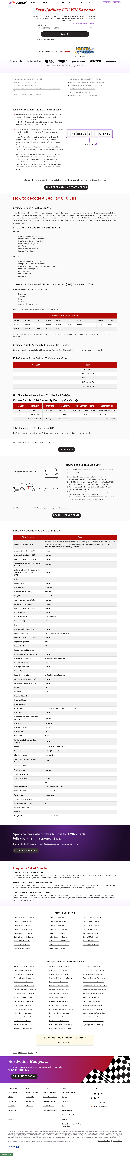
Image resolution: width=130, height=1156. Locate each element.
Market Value (30, 1097)
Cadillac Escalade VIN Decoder (58, 937)
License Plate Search (50, 1092)
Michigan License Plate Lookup (58, 982)
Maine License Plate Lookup (58, 970)
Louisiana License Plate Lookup (59, 966)
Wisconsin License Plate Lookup (93, 1021)
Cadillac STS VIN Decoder (91, 925)
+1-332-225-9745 (99, 1103)
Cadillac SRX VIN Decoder (91, 921)
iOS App (10, 1097)
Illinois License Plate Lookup (23, 1013)
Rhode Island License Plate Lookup (94, 982)
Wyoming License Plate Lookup (93, 1025)
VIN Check (29, 1106)
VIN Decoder (22, 1053)
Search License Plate (66, 515)
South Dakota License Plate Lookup (94, 990)
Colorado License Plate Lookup (24, 986)
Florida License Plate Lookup (23, 998)
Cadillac (30, 1053)
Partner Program (67, 1110)
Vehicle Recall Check (50, 1097)
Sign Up (116, 3)
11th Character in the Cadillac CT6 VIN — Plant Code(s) (87, 82)
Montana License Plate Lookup (58, 998)
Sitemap (64, 1120)
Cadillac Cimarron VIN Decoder (24, 937)
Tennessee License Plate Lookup (93, 994)
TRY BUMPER (66, 449)
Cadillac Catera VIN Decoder (23, 933)
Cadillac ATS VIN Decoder (22, 925)
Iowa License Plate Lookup (22, 1021)
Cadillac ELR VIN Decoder (57, 933)
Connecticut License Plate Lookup (25, 990)
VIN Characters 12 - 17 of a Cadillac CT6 (82, 89)
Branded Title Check (49, 1101)
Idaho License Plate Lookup (23, 1009)
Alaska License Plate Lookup (23, 970)
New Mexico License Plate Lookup (59, 1017)
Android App (12, 1101)
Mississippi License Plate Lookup (59, 990)
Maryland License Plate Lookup (59, 974)
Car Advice (11, 1106)
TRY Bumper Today (24, 1076)
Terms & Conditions (104, 1141)
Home (15, 1053)
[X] (92, 1098)
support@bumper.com (101, 1107)
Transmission (22, 297)
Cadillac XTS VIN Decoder (91, 945)
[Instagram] (92, 1093)
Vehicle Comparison (32, 1092)
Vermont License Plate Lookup (93, 1005)
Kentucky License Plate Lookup (24, 1029)
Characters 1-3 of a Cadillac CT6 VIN (24, 82)
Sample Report (13, 1110)
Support (64, 1097)
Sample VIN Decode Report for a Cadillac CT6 (84, 95)
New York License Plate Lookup (59, 1021)
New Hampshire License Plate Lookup (61, 1009)
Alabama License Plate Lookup (24, 966)
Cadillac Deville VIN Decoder (58, 921)
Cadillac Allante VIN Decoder (23, 921)
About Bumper (13, 1092)
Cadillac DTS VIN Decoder (57, 925)
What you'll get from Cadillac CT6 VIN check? (27, 79)
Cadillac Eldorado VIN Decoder (58, 929)
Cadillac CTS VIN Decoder (57, 918)
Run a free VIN (26, 850)
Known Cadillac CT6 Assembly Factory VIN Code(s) (86, 86)
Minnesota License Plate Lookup (59, 986)
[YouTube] (102, 1093)
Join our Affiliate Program (70, 1115)
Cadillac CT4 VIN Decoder (22, 941)
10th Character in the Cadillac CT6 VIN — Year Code (86, 79)
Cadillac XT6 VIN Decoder (91, 941)
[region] (65, 322)
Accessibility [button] (11, 1147)
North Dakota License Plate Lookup (60, 1029)
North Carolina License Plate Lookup (60, 1025)
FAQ (63, 1106)
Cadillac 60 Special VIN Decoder (24, 918)
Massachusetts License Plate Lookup (60, 978)
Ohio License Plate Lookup (91, 966)
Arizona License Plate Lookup (23, 974)
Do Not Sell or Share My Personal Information (73, 1125)
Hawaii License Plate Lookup (23, 1005)
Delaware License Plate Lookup (24, 994)
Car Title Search (48, 1106)
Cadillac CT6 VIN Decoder (22, 949)
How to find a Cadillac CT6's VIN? (80, 92)
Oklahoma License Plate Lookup (93, 970)
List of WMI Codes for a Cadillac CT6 (24, 86)
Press (10, 1120)
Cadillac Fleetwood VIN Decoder (59, 945)
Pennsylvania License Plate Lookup (94, 978)
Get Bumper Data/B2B (69, 1092)
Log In (106, 3)
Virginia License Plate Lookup (92, 1009)
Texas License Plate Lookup (92, 998)
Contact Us (65, 1101)
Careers (10, 1115)
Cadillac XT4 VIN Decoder (91, 933)
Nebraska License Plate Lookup (59, 1001)
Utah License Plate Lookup (91, 1001)
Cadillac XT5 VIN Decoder (91, 937)
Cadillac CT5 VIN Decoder (22, 945)
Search (65, 34)
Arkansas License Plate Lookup (24, 978)
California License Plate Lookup (24, 982)
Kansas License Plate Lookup (23, 1025)
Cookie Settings (6, 1154)
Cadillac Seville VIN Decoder (92, 918)
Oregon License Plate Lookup (92, 974)
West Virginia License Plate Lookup (94, 1017)
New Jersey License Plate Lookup (59, 1013)
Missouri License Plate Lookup (58, 994)
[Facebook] (96, 1093)
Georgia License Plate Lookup (23, 1001)
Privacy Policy (117, 1141)
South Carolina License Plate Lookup (95, 986)
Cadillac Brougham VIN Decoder (24, 929)
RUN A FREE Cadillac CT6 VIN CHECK (66, 187)
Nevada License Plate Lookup (58, 1005)
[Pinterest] (99, 1098)
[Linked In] (96, 1098)
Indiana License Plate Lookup (23, 1017)
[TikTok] (99, 1093)
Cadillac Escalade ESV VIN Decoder (59, 941)
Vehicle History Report (50, 1110)
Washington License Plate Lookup (94, 1013)
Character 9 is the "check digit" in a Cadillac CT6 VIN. (30, 94)
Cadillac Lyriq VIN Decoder (57, 949)
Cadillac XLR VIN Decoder (91, 929)
